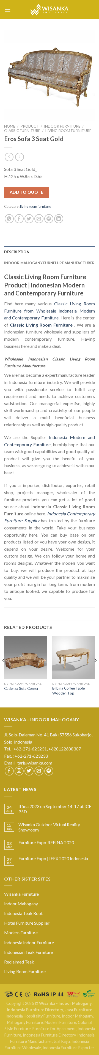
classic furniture (22, 130)
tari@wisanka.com (35, 762)
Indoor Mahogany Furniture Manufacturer (49, 263)
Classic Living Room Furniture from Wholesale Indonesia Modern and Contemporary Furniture (49, 310)
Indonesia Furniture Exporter (68, 1047)
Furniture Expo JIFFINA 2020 (46, 842)
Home (9, 126)
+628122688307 (65, 748)
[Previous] (4, 671)
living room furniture (68, 130)
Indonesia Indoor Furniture (29, 942)
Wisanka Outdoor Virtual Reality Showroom (49, 827)
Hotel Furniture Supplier (27, 922)
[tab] (49, 251)
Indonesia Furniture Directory (35, 1009)
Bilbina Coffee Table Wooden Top (68, 690)
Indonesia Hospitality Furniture (33, 1016)
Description (16, 252)
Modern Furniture (21, 932)
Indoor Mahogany (21, 903)
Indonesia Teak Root (23, 913)
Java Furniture (78, 1009)
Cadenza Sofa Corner (21, 688)
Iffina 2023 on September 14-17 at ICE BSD (54, 809)
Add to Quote (27, 192)
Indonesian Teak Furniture (28, 952)
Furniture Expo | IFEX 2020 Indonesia (53, 858)
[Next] (95, 671)
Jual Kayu (62, 1041)
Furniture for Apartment (54, 1028)
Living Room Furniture (25, 971)
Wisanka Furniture (21, 894)
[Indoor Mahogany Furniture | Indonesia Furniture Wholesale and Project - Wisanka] (49, 9)
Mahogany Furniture (25, 1022)
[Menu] (7, 9)
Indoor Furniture (62, 126)
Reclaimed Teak (19, 961)
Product (29, 126)
